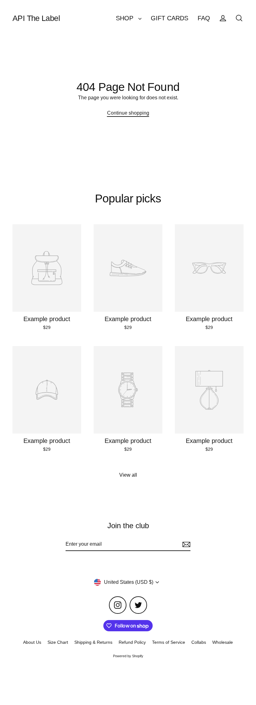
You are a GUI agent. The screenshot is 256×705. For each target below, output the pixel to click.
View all (128, 475)
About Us (32, 642)
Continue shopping (128, 113)
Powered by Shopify (128, 656)
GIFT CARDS (169, 18)
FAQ (204, 18)
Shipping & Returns (93, 642)
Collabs (198, 642)
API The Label (36, 18)
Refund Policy (132, 642)
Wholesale (222, 642)
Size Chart (57, 642)
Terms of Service (168, 642)
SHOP (125, 18)
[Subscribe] (185, 544)
